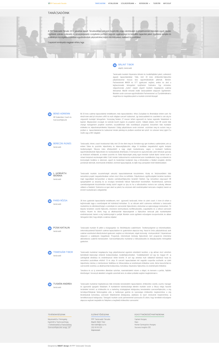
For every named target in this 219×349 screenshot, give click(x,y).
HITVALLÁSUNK (113, 3)
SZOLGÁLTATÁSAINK (127, 3)
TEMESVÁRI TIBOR (63, 252)
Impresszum (95, 330)
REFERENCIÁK (143, 3)
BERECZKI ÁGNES (62, 143)
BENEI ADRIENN (61, 113)
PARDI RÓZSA (60, 200)
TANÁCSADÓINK (100, 3)
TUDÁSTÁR (156, 3)
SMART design (63, 346)
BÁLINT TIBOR (126, 64)
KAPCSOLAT (167, 3)
